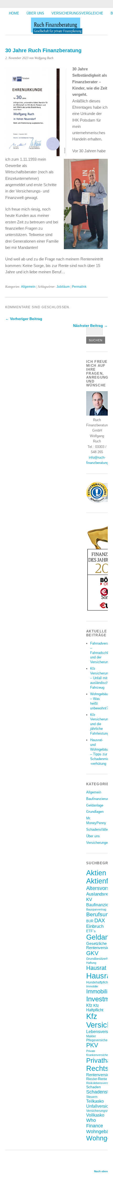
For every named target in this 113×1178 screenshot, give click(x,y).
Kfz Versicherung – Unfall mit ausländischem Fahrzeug (101, 678)
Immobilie (92, 986)
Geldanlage (94, 805)
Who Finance (94, 1123)
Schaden (93, 1087)
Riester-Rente (96, 1079)
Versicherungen (98, 843)
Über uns (35, 13)
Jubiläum (63, 287)
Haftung (91, 962)
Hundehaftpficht (97, 982)
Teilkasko (95, 1101)
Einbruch (95, 926)
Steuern (91, 1096)
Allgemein (28, 287)
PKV (92, 1045)
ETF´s (91, 931)
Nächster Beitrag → (90, 325)
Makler (91, 1036)
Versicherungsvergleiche (77, 13)
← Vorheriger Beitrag (23, 319)
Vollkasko (95, 1115)
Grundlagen (95, 812)
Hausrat (96, 968)
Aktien (96, 873)
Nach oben (101, 1171)
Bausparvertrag (96, 909)
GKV (92, 953)
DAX (99, 920)
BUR (89, 921)
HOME (14, 13)
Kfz (89, 1005)
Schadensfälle (97, 829)
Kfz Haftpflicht (94, 1007)
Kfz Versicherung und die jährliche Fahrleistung (100, 724)
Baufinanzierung (98, 799)
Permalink (79, 287)
